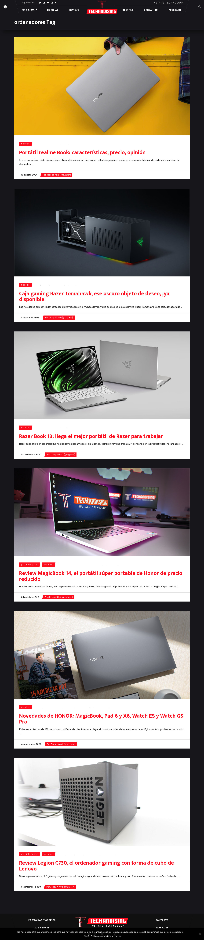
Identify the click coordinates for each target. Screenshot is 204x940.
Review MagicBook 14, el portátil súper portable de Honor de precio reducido (100, 576)
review (122, 564)
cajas (37, 285)
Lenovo (79, 854)
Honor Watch (82, 707)
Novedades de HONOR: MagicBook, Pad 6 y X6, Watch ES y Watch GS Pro (101, 719)
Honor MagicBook (53, 707)
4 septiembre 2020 (31, 744)
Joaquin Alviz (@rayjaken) (59, 175)
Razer (73, 285)
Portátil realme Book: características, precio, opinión (82, 152)
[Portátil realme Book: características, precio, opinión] (102, 86)
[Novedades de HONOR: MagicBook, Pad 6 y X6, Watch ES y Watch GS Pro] (102, 655)
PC (67, 285)
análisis (62, 564)
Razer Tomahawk (85, 285)
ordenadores (42, 144)
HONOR (71, 564)
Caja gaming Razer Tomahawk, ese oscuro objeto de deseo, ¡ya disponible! (94, 296)
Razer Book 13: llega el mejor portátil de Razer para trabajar (91, 436)
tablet (126, 707)
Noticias (25, 144)
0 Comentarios (83, 175)
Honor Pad (69, 707)
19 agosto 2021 (29, 175)
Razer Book (74, 427)
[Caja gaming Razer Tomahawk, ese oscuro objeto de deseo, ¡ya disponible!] (102, 232)
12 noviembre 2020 (31, 454)
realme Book (76, 144)
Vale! (86, 936)
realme (65, 144)
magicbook (81, 564)
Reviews (48, 564)
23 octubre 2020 (30, 597)
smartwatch (116, 707)
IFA (91, 707)
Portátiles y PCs (29, 564)
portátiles (55, 144)
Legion (70, 854)
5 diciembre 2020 (30, 317)
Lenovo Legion (92, 854)
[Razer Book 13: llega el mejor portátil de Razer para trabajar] (102, 375)
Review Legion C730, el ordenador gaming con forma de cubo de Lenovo (96, 866)
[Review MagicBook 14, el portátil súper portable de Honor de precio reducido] (102, 512)
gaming (45, 285)
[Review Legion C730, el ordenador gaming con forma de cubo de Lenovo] (102, 802)
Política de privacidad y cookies (106, 936)
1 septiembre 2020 (31, 887)
